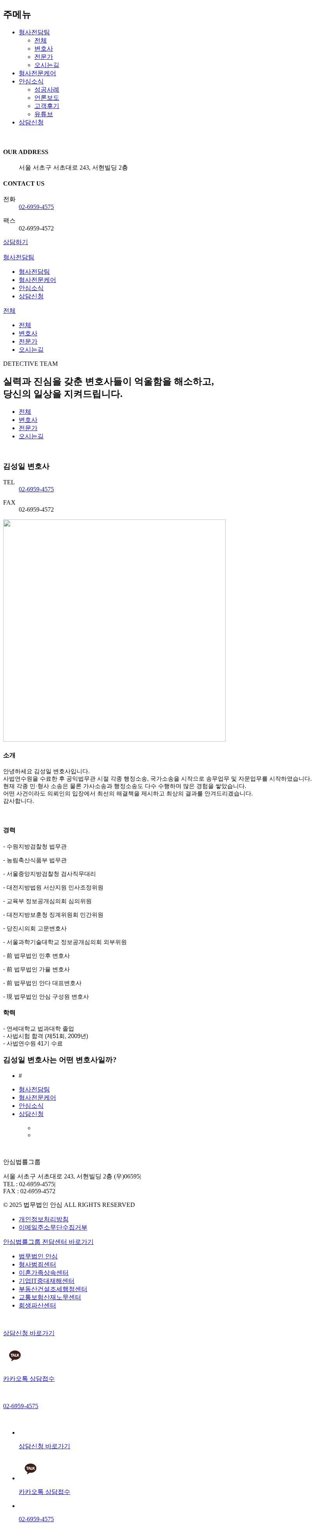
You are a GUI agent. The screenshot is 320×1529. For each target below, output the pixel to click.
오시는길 (46, 65)
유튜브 (43, 114)
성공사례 (46, 89)
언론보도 (46, 97)
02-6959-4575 (36, 207)
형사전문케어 (37, 73)
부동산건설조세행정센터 (53, 1289)
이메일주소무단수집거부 (53, 1227)
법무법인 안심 (38, 1256)
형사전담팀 (34, 32)
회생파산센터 (37, 1305)
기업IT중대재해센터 (47, 1280)
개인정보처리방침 (44, 1219)
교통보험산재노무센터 (50, 1297)
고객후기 (46, 106)
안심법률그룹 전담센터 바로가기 (48, 1241)
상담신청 (31, 122)
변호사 (43, 48)
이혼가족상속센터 (44, 1272)
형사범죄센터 (37, 1264)
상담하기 (15, 242)
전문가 (43, 56)
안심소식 (31, 81)
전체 (40, 40)
